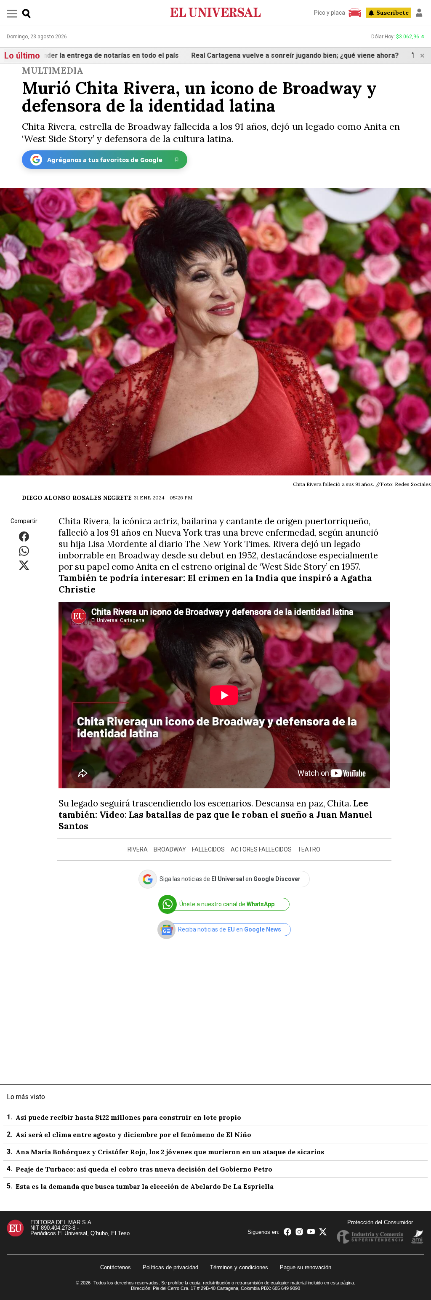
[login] (419, 12)
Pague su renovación (305, 1267)
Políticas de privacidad (170, 1267)
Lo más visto (26, 1097)
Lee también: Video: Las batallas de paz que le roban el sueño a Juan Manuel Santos (215, 815)
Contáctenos (115, 1267)
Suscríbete (392, 12)
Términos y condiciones (239, 1267)
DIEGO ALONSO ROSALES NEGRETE (77, 498)
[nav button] (12, 13)
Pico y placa (329, 12)
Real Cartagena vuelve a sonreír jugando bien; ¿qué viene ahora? (263, 55)
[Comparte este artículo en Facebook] (24, 536)
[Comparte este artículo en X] (24, 565)
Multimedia (52, 70)
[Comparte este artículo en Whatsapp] (24, 550)
